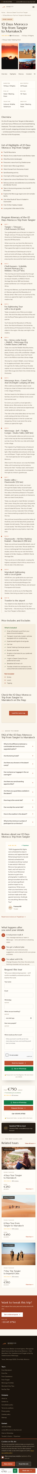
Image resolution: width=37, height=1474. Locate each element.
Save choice (8, 1464)
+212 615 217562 (7, 1)
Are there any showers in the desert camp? (16, 764)
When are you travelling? (12, 1013)
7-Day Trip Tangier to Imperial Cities (12, 1272)
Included (29, 74)
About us (4, 1398)
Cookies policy (6, 1414)
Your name (7, 982)
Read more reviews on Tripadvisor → (14, 917)
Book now (26, 1470)
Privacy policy (6, 1411)
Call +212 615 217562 (18, 1114)
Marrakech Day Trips (8, 1386)
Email (6, 991)
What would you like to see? (13, 1035)
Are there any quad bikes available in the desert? (16, 792)
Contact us (5, 1401)
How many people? (10, 1024)
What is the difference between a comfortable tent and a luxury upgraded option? (15, 746)
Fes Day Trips (6, 1389)
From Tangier (6, 1380)
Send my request (18, 1063)
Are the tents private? (11, 756)
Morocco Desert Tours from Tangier (17, 12)
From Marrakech (7, 1370)
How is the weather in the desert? (15, 814)
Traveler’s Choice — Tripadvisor (11, 1436)
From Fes (4, 1373)
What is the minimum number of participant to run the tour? (15, 822)
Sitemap (4, 1417)
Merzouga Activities (8, 1383)
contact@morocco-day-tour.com (25, 1)
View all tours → (30, 1143)
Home (3, 12)
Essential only (23, 1464)
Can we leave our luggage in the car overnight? (16, 773)
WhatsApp (7, 1001)
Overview (4, 74)
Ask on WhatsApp (20, 1068)
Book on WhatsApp (19, 1102)
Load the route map (18, 713)
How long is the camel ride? (13, 800)
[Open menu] (33, 7)
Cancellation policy (7, 1405)
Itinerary (21, 74)
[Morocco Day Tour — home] (9, 7)
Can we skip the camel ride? (13, 807)
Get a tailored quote (11, 1314)
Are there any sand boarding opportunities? (14, 782)
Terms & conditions (7, 1408)
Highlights (13, 74)
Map (35, 74)
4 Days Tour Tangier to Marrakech (13, 1176)
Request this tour (17, 1108)
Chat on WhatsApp (7, 1433)
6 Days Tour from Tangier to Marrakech (14, 1224)
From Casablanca (7, 1376)
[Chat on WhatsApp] (15, 1470)
